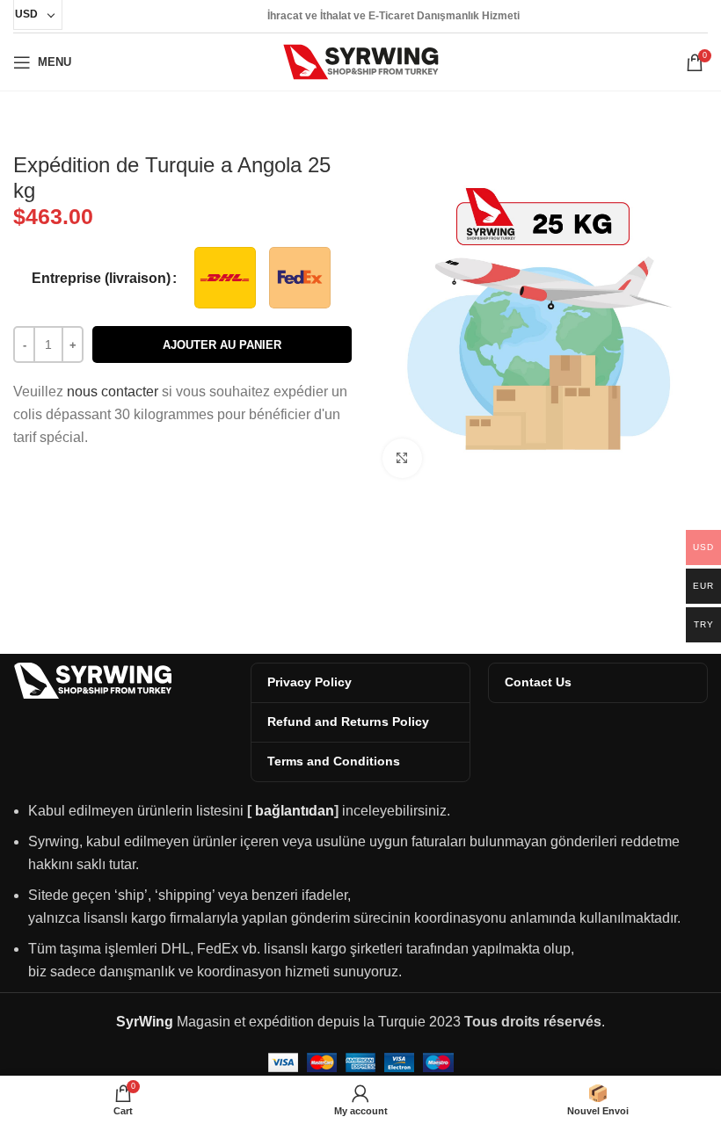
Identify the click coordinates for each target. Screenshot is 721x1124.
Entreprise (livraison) (101, 278)
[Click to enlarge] (402, 458)
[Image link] (92, 678)
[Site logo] (361, 61)
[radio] (225, 277)
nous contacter (112, 391)
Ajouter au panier (222, 345)
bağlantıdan (294, 810)
